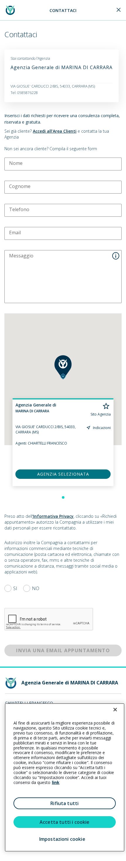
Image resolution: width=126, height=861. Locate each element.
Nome (16, 163)
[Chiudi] (115, 709)
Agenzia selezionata (63, 474)
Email (15, 232)
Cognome (19, 186)
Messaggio (21, 255)
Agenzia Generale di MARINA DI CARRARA (62, 67)
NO (35, 588)
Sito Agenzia (101, 414)
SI (15, 588)
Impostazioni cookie (62, 839)
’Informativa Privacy (53, 516)
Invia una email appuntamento (63, 650)
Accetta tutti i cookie (65, 822)
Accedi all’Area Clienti (54, 131)
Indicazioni (102, 427)
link (55, 782)
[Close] (119, 10)
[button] (63, 367)
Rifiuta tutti (64, 803)
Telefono (19, 209)
